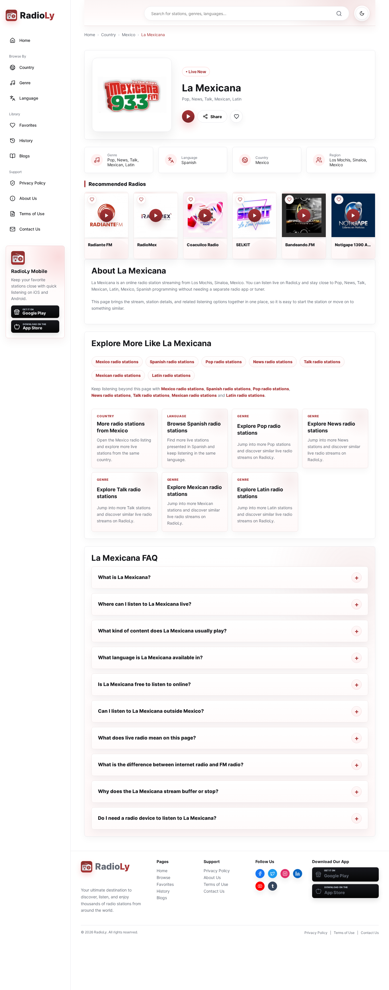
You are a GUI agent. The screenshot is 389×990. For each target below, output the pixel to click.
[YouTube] (260, 886)
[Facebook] (260, 873)
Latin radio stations (171, 375)
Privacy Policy (217, 870)
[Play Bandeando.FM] (303, 215)
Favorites (165, 884)
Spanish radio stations (172, 361)
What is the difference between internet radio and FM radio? (170, 764)
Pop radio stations (224, 361)
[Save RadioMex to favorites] (141, 199)
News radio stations (272, 361)
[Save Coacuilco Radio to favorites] (190, 199)
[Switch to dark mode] (362, 13)
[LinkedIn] (297, 873)
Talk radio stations (322, 361)
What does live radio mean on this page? (147, 738)
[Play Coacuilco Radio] (205, 215)
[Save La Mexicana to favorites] (236, 116)
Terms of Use (216, 884)
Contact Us (214, 891)
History (163, 891)
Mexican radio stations (118, 375)
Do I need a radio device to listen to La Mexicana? (157, 818)
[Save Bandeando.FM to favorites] (289, 199)
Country (108, 34)
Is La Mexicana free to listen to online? (144, 684)
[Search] (339, 13)
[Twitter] (272, 873)
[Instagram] (285, 873)
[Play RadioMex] (155, 215)
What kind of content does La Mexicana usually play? (162, 631)
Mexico (128, 34)
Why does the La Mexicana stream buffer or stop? (158, 791)
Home (89, 34)
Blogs (162, 897)
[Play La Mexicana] (188, 116)
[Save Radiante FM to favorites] (92, 199)
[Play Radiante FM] (106, 215)
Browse (163, 877)
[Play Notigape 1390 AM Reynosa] (353, 215)
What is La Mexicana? (124, 577)
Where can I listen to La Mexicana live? (144, 604)
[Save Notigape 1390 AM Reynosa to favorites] (338, 199)
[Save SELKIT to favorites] (240, 199)
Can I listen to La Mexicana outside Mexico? (151, 711)
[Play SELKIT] (254, 215)
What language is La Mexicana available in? (150, 657)
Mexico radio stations (117, 361)
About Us (212, 877)
